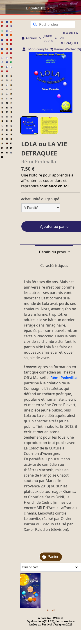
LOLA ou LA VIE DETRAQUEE (69, 38)
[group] (29, 125)
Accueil (31, 38)
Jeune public (48, 38)
